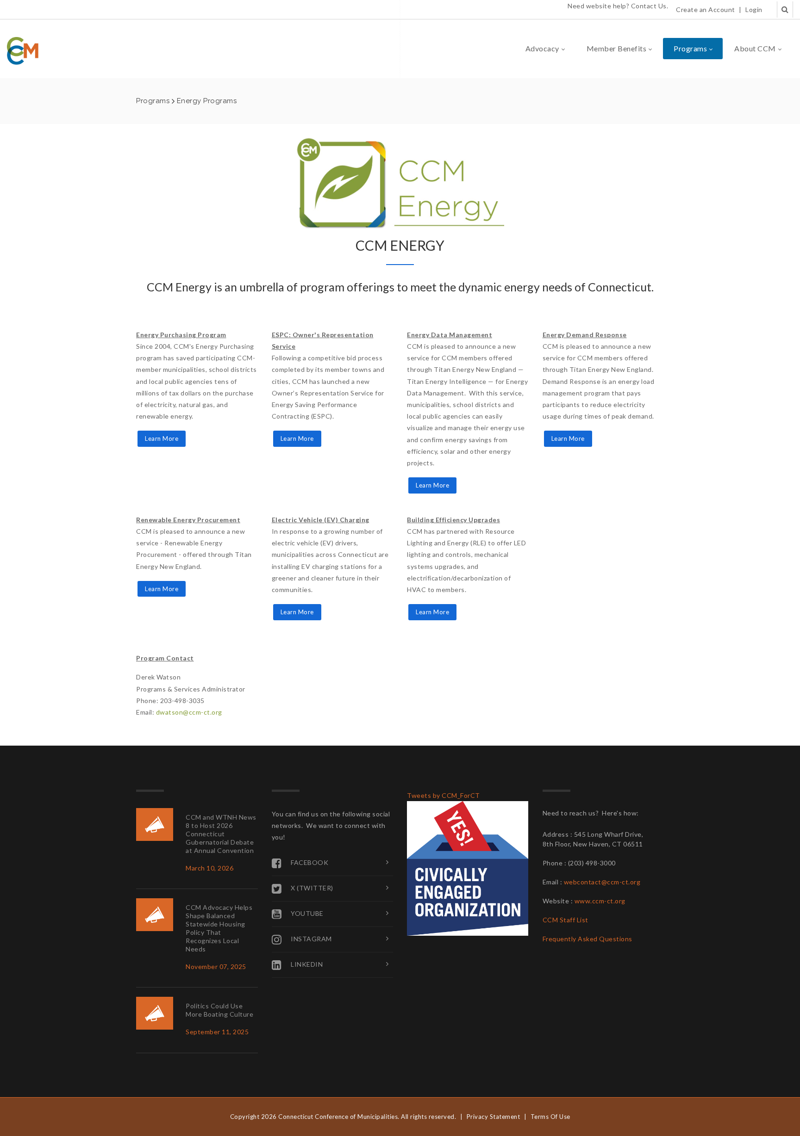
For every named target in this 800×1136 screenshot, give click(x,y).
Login (753, 9)
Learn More (161, 438)
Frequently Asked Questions (587, 939)
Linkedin (307, 964)
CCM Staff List (565, 920)
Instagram (311, 938)
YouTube (307, 913)
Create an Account (705, 9)
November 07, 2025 (216, 966)
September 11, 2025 (217, 1032)
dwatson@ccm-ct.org (189, 712)
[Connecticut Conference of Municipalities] (22, 50)
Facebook (309, 862)
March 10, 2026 (209, 868)
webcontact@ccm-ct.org (602, 882)
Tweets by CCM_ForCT (443, 795)
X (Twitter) (312, 887)
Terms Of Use (550, 1116)
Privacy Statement (493, 1116)
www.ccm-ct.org (600, 901)
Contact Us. (650, 6)
